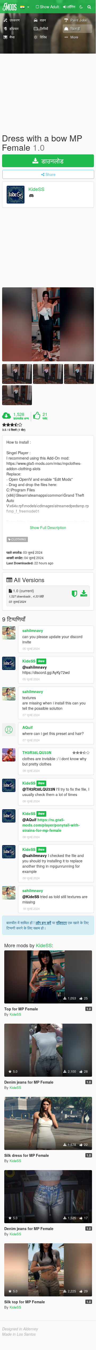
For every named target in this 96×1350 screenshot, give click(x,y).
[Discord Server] (31, 195)
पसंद (45, 418)
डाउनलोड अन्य (21, 418)
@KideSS (30, 896)
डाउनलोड (51, 160)
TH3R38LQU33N (36, 752)
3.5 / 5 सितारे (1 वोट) (14, 429)
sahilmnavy (32, 630)
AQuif (27, 727)
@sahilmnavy (34, 667)
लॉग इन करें (43, 922)
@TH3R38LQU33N (38, 789)
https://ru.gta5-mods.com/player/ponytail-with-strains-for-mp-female (51, 825)
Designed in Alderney (20, 1328)
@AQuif (29, 819)
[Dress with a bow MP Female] (48, 324)
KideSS (36, 189)
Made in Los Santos (19, 1334)
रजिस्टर (61, 922)
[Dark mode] (81, 6)
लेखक (41, 661)
